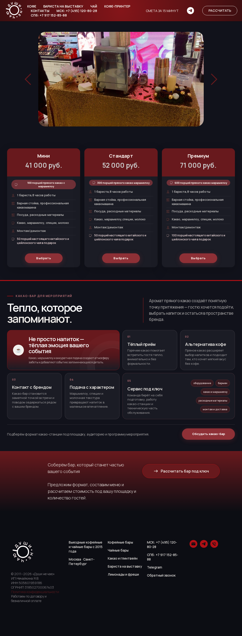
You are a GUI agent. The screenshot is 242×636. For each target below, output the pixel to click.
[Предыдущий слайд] (28, 79)
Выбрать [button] (43, 258)
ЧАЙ (93, 6)
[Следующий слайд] (214, 79)
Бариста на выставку (125, 566)
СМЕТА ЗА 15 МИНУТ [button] (162, 10)
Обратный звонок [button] (161, 575)
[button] (219, 10)
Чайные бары (118, 550)
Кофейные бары (120, 542)
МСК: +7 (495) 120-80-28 (76, 10)
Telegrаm (154, 567)
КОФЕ (31, 6)
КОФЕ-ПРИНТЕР (117, 6)
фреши (133, 574)
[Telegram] (190, 10)
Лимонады (116, 574)
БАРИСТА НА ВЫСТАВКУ (63, 6)
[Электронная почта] (193, 546)
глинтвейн (129, 558)
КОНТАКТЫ (40, 10)
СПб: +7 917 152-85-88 (49, 15)
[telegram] (204, 546)
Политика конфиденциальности (35, 592)
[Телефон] (214, 546)
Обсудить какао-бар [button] (208, 434)
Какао (112, 558)
